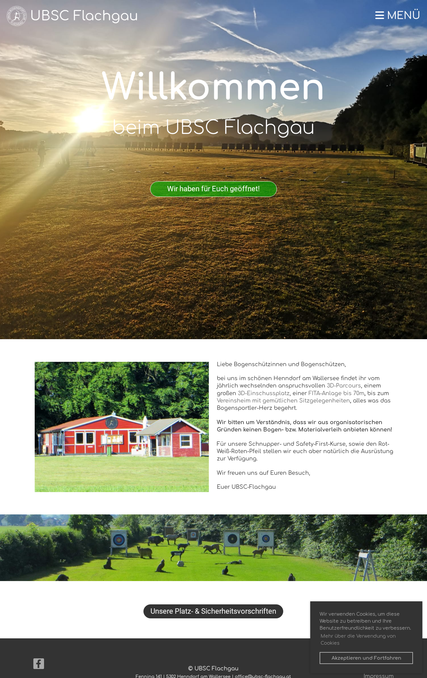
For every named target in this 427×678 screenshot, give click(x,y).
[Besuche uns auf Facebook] (38, 665)
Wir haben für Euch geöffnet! (213, 189)
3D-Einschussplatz (264, 393)
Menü (402, 15)
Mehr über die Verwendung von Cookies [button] (358, 640)
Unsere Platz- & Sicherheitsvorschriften (213, 611)
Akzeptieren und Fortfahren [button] (366, 658)
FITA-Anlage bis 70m (336, 393)
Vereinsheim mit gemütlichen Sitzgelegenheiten (283, 401)
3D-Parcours (344, 386)
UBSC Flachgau (84, 16)
